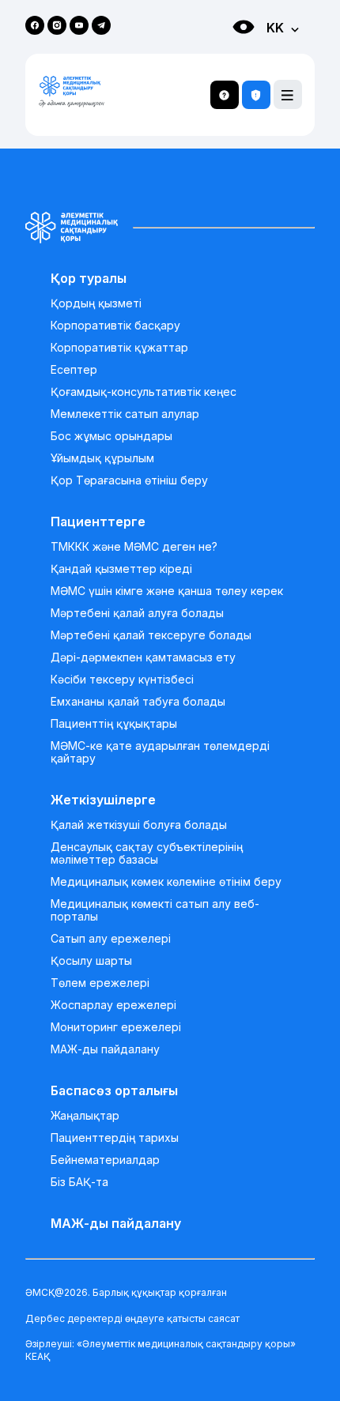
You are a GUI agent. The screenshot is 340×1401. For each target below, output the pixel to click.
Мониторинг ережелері (116, 1027)
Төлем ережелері (100, 983)
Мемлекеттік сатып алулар (125, 414)
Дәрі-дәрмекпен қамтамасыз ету (143, 657)
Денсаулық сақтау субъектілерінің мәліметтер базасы (147, 853)
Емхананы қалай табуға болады (138, 701)
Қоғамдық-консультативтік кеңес (143, 392)
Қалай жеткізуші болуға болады (139, 825)
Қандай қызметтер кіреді (121, 569)
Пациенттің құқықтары (114, 723)
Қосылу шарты (91, 961)
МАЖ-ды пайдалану (105, 1049)
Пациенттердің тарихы (115, 1138)
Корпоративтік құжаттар (119, 347)
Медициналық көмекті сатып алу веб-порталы (155, 910)
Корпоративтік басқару (115, 325)
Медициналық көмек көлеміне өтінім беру (166, 882)
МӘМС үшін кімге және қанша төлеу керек (167, 591)
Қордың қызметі (96, 303)
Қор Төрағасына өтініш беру (129, 480)
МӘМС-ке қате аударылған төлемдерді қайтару (160, 752)
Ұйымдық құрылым (102, 458)
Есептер (74, 369)
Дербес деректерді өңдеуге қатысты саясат (132, 1318)
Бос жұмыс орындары (111, 436)
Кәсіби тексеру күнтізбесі (122, 679)
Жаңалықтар (85, 1115)
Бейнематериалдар (105, 1160)
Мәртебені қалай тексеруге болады (151, 635)
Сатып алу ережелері (111, 938)
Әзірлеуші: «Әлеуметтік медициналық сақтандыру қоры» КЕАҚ (160, 1350)
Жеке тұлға (227, 55)
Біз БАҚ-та (79, 1182)
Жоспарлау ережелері (113, 1005)
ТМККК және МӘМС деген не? (134, 546)
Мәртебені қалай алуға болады (137, 613)
